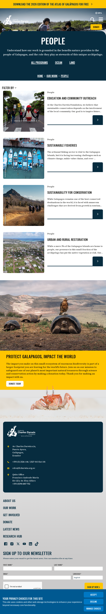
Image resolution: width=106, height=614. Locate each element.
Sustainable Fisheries (62, 145)
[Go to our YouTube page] (23, 542)
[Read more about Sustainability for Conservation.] (98, 214)
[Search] (92, 19)
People (65, 75)
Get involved (11, 515)
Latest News (11, 529)
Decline (93, 601)
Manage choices (93, 608)
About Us (9, 501)
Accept (93, 594)
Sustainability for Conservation (69, 192)
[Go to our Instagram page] (10, 542)
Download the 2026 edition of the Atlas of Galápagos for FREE (51, 4)
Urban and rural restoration (67, 239)
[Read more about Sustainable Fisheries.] (98, 167)
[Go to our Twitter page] (17, 542)
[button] (101, 19)
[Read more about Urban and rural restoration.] (98, 261)
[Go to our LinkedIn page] (29, 542)
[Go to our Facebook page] (4, 542)
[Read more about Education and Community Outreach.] (98, 119)
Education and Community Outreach (71, 98)
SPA (100, 12)
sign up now (92, 587)
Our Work (52, 75)
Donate (96, 27)
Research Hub (12, 536)
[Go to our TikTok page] (35, 542)
